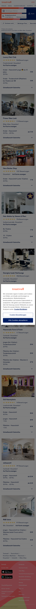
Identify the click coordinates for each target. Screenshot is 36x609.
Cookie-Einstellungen (18, 315)
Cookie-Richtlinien (20, 309)
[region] (18, 304)
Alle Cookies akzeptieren (18, 320)
